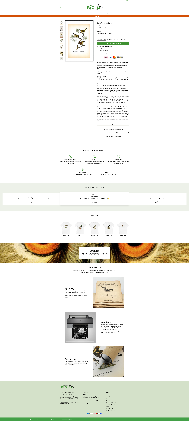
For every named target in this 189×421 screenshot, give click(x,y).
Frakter (107, 406)
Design (99, 31)
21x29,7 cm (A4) (102, 39)
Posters (85, 13)
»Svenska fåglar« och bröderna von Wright (114, 394)
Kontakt (108, 400)
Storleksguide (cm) (113, 126)
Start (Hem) (99, 21)
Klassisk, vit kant (102, 33)
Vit (114, 33)
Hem (81, 13)
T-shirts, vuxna (96, 13)
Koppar (90, 13)
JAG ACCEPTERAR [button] (184, 419)
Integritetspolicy (109, 408)
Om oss (107, 13)
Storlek (100, 36)
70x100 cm (122, 39)
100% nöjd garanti (113, 124)
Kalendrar (102, 13)
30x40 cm (109, 39)
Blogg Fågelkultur (109, 396)
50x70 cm (116, 39)
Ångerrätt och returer (110, 404)
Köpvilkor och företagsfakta (111, 402)
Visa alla (94, 217)
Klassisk (110, 33)
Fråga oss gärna (113, 132)
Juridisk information (110, 410)
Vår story (108, 398)
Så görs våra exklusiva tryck (113, 129)
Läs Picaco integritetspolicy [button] (67, 419)
